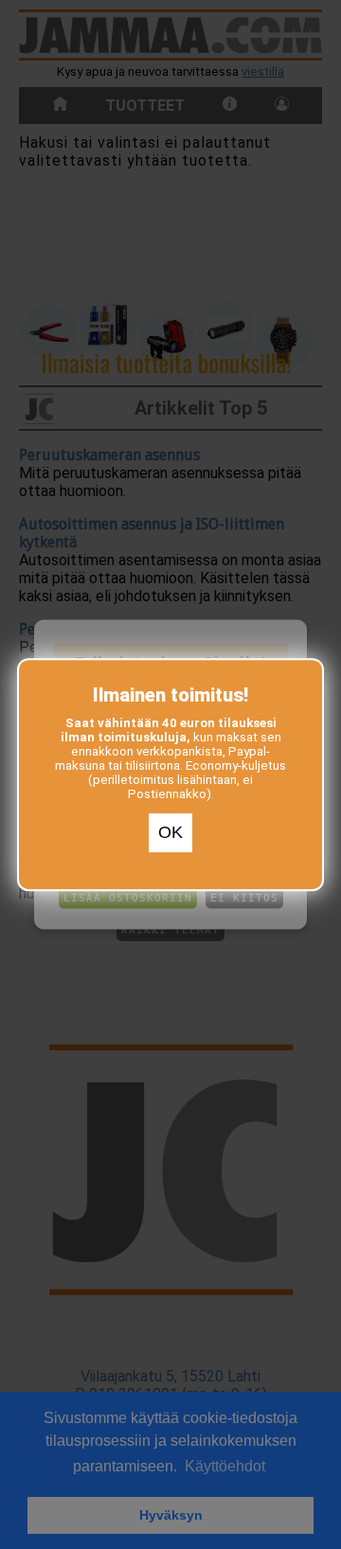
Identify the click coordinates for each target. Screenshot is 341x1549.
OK (170, 833)
